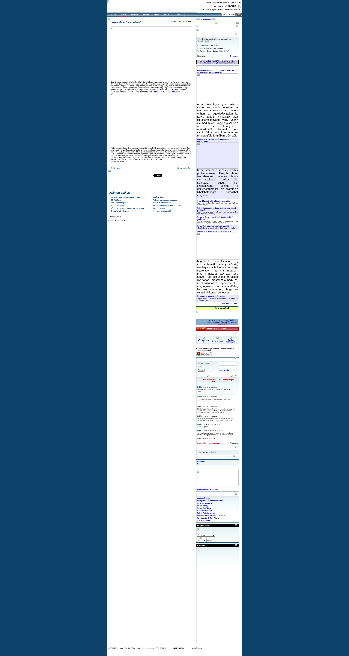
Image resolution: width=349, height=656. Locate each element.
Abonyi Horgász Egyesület (207, 490)
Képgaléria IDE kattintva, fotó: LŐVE (166, 92)
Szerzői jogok (197, 648)
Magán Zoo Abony (204, 508)
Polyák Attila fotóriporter (206, 513)
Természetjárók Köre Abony (208, 518)
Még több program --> (230, 303)
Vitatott (209, 328)
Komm (216, 328)
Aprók (178, 14)
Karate (118, 168)
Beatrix (234, 2)
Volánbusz (201, 461)
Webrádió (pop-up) (204, 341)
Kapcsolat (168, 14)
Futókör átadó (158, 197)
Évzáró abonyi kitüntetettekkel (126, 22)
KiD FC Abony (202, 506)
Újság (156, 14)
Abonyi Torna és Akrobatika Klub (210, 501)
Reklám (146, 14)
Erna (239, 2)
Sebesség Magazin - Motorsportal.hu (211, 516)
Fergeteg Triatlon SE (205, 503)
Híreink (124, 14)
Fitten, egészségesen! (119, 203)
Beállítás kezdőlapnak (231, 341)
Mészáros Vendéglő (204, 511)
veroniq (174, 22)
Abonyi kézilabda (203, 498)
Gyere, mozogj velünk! (162, 211)
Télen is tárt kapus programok (165, 200)
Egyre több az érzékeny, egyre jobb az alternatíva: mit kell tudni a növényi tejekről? (216, 71)
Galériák (134, 14)
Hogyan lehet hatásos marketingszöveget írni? (215, 231)
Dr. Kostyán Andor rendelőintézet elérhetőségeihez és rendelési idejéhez (222, 322)
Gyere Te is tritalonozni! (120, 211)
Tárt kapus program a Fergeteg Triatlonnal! (127, 208)
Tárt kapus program (119, 206)
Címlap (113, 14)
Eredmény (234, 56)
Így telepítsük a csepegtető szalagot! (211, 296)
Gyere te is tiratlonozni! (162, 203)
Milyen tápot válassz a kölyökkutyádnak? (213, 226)
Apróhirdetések (222, 308)
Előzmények (233, 443)
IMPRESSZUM (178, 648)
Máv (198, 464)
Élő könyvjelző (217, 341)
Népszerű (201, 328)
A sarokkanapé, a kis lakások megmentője (213, 201)
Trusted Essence (203, 520)
